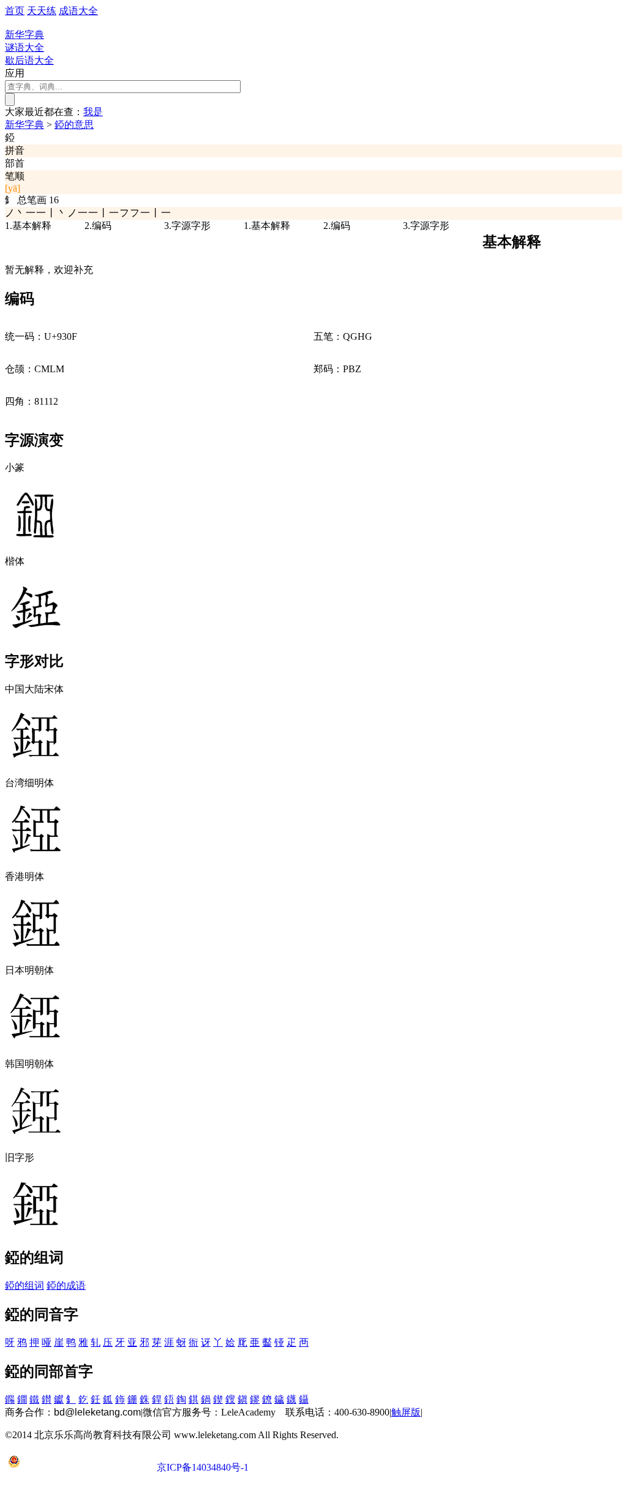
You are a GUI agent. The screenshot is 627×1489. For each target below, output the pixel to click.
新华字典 (24, 124)
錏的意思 (74, 124)
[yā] (12, 188)
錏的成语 (66, 1285)
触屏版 (406, 1412)
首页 (14, 11)
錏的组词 (24, 1285)
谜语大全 (24, 47)
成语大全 (78, 11)
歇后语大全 (29, 60)
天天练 (41, 11)
